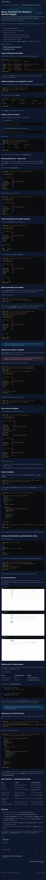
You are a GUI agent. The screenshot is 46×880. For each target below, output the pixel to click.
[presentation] (23, 65)
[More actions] (44, 13)
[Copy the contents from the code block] (43, 60)
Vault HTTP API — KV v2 (8, 49)
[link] (12, 840)
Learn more (5, 842)
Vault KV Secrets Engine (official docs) (12, 47)
